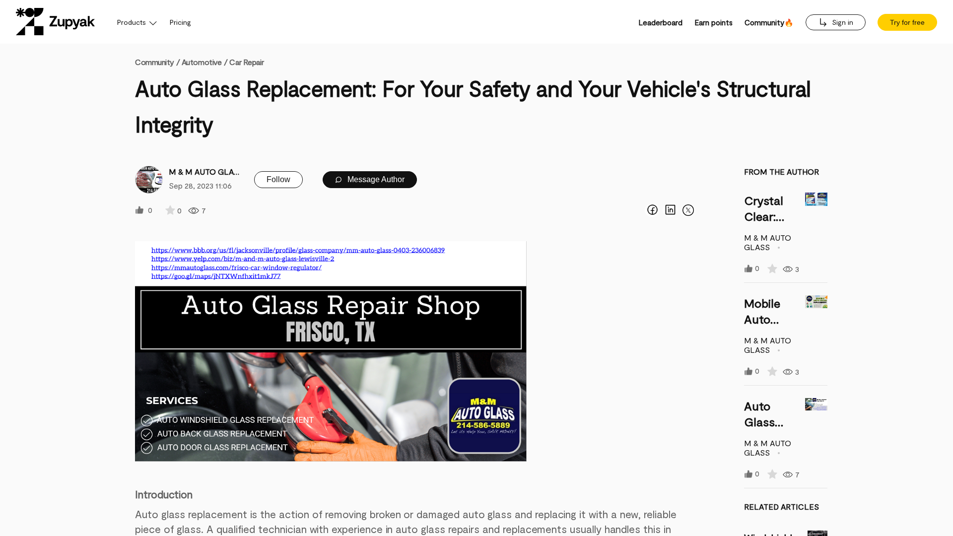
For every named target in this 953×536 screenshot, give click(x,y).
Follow (278, 179)
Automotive (202, 62)
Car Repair (246, 62)
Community (157, 62)
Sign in (841, 22)
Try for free (907, 22)
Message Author (375, 179)
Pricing (180, 22)
